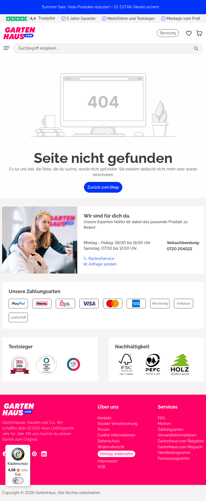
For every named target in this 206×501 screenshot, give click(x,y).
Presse (103, 429)
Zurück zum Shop (103, 187)
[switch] (18, 480)
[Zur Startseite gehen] (19, 33)
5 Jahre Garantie (81, 18)
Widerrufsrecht (111, 447)
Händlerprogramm (174, 452)
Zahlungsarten (170, 429)
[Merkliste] (188, 33)
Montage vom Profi (183, 18)
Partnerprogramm (173, 458)
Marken (164, 423)
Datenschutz (109, 441)
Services (168, 407)
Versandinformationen (177, 435)
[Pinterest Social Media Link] (34, 454)
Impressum (107, 461)
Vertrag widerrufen (116, 454)
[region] (103, 7)
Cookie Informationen (116, 435)
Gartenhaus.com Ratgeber (181, 441)
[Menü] (6, 48)
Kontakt (104, 418)
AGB (101, 467)
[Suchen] (196, 48)
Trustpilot (46, 18)
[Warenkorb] (199, 33)
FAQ (161, 418)
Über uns (108, 407)
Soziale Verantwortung (118, 423)
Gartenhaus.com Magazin (180, 447)
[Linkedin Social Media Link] (44, 454)
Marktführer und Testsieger (131, 18)
